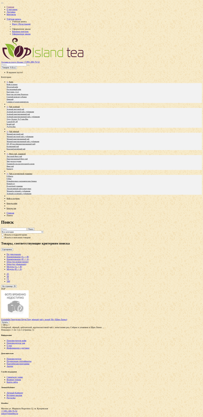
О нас (9, 345)
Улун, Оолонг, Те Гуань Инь (17, 119)
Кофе (11, 82)
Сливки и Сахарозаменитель (18, 102)
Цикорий (10, 99)
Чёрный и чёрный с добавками (18, 191)
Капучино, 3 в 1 (13, 92)
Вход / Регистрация (21, 24)
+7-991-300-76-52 (9, 411)
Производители (14, 359)
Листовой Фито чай (14, 156)
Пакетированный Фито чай (17, 159)
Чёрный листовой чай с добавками (20, 136)
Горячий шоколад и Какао (17, 97)
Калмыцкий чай (13, 146)
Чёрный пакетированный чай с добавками (23, 141)
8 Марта (10, 176)
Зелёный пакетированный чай (18, 114)
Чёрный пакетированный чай (18, 139)
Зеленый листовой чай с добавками (20, 112)
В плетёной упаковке (15, 186)
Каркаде (10, 169)
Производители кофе (16, 340)
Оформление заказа (21, 34)
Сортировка (7, 249)
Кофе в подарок (13, 198)
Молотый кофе (12, 87)
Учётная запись (14, 19)
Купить (5, 322)
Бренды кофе (12, 203)
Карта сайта (12, 382)
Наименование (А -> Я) (18, 257)
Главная (10, 7)
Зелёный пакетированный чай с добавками (23, 117)
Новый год (11, 184)
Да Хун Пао (11, 127)
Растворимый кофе (14, 89)
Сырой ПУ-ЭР (12, 122)
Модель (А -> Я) (14, 267)
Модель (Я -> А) (14, 269)
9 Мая (9, 179)
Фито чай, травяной (17, 154)
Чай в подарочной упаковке (20, 174)
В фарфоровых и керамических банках (22, 181)
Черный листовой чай (15, 134)
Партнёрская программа (18, 364)
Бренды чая (11, 208)
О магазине (12, 9)
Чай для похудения (14, 161)
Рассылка (11, 398)
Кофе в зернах (12, 84)
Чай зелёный (14, 107)
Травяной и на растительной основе (21, 164)
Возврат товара (14, 379)
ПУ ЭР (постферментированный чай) (21, 144)
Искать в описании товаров (17, 237)
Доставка (11, 12)
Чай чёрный (14, 132)
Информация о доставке (18, 348)
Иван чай (10, 166)
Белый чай (11, 124)
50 (8, 276)
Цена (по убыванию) (16, 264)
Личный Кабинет (15, 393)
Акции (10, 366)
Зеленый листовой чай (15, 109)
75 (8, 279)
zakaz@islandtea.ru (9, 413)
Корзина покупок (20, 31)
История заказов (14, 395)
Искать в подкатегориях (15, 235)
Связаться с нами (15, 377)
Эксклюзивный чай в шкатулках (19, 189)
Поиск (30, 229)
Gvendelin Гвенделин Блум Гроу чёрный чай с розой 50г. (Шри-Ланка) (34, 319)
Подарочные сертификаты (19, 361)
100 (8, 281)
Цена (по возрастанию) (17, 262)
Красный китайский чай (16, 149)
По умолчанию (14, 254)
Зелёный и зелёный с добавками (19, 194)
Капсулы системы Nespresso (17, 94)
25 (8, 274)
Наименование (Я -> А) (18, 259)
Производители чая (16, 343)
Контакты (11, 14)
